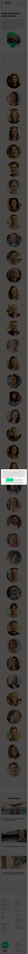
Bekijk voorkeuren (18, 480)
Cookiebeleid (7, 482)
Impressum (21, 482)
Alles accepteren (9, 480)
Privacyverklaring (14, 482)
